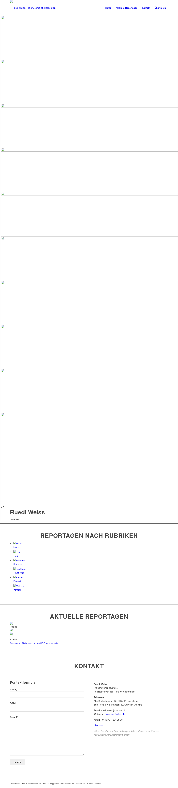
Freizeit (17, 581)
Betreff (14, 717)
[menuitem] (108, 8)
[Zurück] (1, 507)
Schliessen (15, 643)
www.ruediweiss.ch (115, 714)
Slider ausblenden (31, 643)
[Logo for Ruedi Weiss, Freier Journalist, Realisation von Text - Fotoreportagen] (33, 8)
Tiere (15, 555)
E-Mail (13, 703)
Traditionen (18, 572)
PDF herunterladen (49, 643)
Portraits (17, 564)
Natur (16, 547)
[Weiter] (3, 507)
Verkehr (17, 589)
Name (13, 689)
